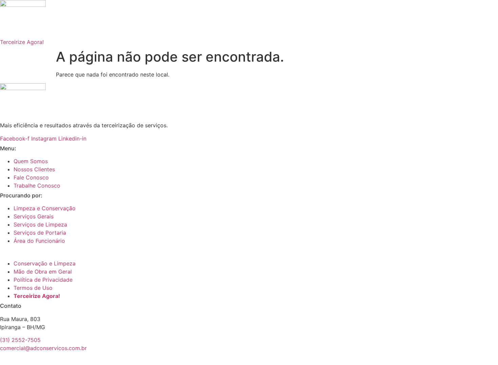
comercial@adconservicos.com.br (43, 348)
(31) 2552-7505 (20, 340)
